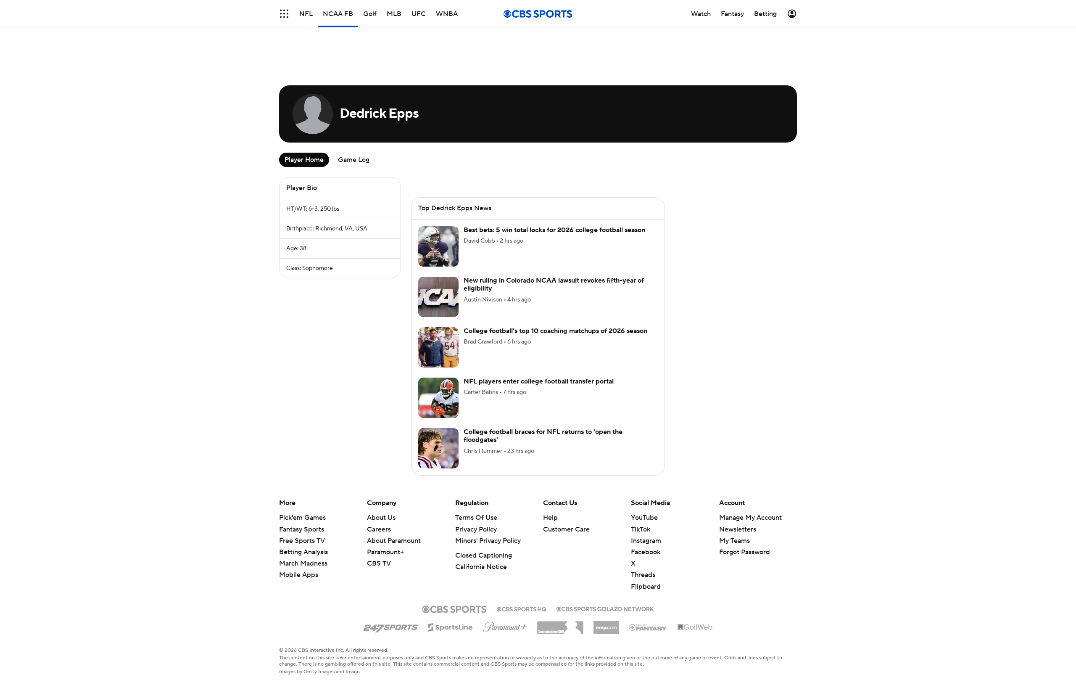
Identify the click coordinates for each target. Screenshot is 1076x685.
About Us (381, 517)
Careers (379, 529)
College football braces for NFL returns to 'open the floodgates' (543, 436)
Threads (643, 575)
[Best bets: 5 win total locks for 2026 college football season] (438, 246)
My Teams (734, 541)
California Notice (481, 567)
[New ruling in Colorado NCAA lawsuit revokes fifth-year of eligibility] (438, 297)
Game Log (353, 160)
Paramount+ (385, 552)
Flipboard (646, 586)
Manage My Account (750, 517)
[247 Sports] (390, 626)
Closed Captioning (483, 555)
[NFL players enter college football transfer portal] (438, 398)
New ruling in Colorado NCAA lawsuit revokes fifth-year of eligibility (554, 284)
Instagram (646, 541)
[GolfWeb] (695, 627)
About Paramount (394, 541)
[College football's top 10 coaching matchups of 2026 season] (438, 347)
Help (550, 517)
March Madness (303, 563)
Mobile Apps (298, 575)
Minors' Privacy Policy (488, 541)
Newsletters (737, 529)
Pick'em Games (302, 517)
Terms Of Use (476, 517)
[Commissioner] (560, 624)
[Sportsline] (450, 626)
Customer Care (566, 529)
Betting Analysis (303, 552)
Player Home (304, 160)
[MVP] (606, 624)
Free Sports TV (302, 541)
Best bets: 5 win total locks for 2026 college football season (554, 230)
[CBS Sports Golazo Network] (605, 608)
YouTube (644, 517)
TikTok (640, 529)
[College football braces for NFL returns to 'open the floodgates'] (438, 448)
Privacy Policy (476, 529)
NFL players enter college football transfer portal (539, 381)
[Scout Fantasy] (648, 627)
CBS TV (379, 563)
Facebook (645, 552)
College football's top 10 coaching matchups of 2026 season (555, 331)
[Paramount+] (505, 625)
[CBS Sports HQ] (521, 608)
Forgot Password (744, 552)
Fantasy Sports (301, 529)
